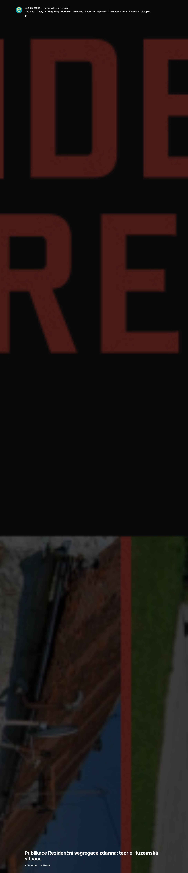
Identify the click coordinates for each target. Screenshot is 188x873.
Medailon (66, 11)
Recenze (90, 11)
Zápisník (101, 11)
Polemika (78, 11)
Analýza (41, 11)
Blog (50, 11)
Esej (56, 11)
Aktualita (30, 11)
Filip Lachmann (32, 865)
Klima (123, 11)
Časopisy (113, 11)
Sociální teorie (32, 7)
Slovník (132, 11)
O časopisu (144, 11)
